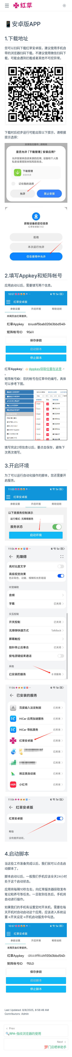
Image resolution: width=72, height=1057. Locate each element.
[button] (7, 5)
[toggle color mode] (64, 5)
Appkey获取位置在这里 (45, 369)
